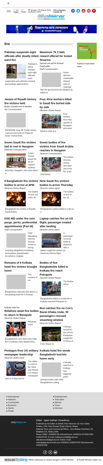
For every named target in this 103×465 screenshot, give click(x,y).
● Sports (10, 408)
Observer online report (50, 188)
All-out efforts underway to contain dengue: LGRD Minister (43, 460)
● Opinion (57, 402)
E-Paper (16, 11)
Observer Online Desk (14, 358)
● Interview (58, 408)
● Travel (56, 405)
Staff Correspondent (49, 69)
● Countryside (12, 402)
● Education (58, 399)
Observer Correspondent (15, 150)
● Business (11, 405)
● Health (10, 411)
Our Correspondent (12, 109)
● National (11, 399)
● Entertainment (60, 397)
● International (12, 397)
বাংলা (8, 11)
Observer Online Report (50, 110)
